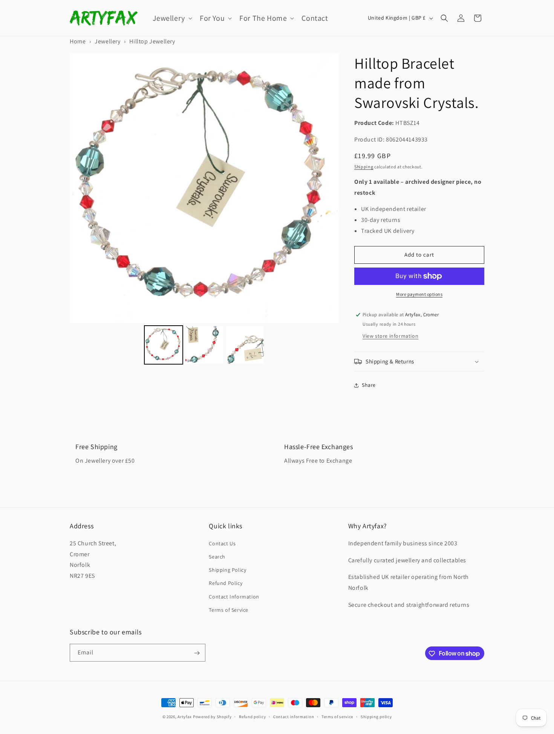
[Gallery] (204, 210)
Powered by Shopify (212, 716)
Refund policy (252, 716)
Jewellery (107, 41)
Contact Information (234, 596)
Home (78, 41)
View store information (390, 335)
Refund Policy (225, 583)
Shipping (363, 166)
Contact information (293, 716)
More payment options (419, 294)
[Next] (328, 188)
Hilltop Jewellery (152, 41)
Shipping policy (376, 716)
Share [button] (369, 385)
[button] (171, 18)
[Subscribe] (196, 653)
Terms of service (337, 716)
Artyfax (185, 716)
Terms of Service (228, 609)
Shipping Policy (227, 569)
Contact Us (222, 543)
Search (217, 556)
